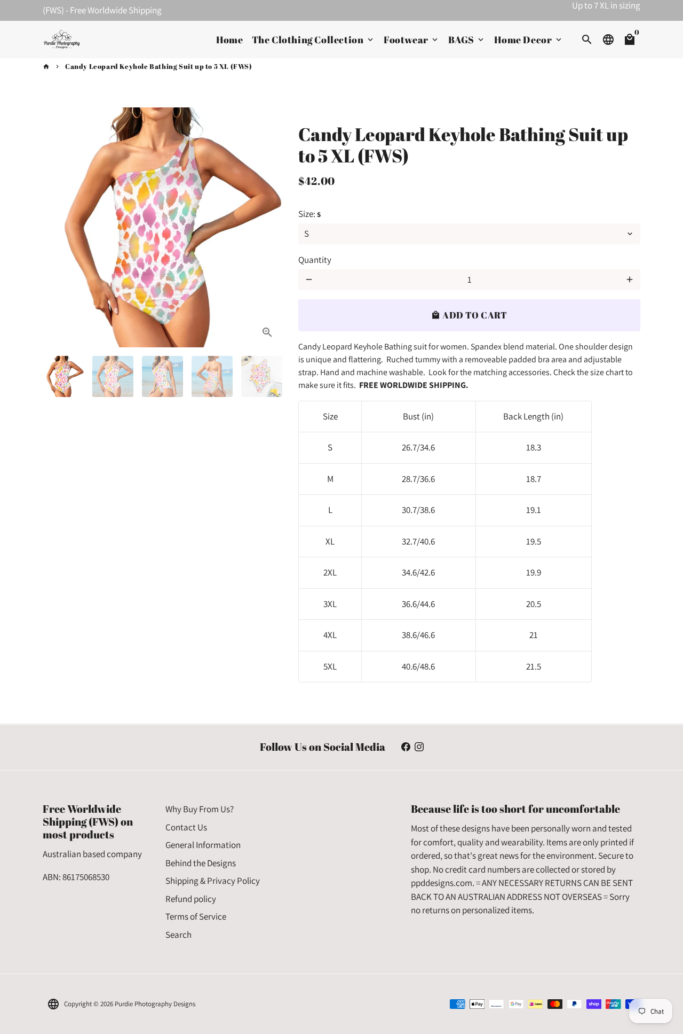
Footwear (412, 39)
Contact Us (186, 827)
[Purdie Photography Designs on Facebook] (405, 747)
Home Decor (528, 39)
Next (267, 227)
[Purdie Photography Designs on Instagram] (419, 747)
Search (178, 934)
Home (229, 39)
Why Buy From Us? (199, 809)
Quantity (314, 260)
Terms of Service (195, 916)
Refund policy (190, 899)
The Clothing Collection (313, 39)
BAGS (467, 39)
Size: (309, 214)
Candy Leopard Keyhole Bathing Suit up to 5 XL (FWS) (158, 66)
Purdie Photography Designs (155, 1003)
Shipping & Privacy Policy (212, 881)
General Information (203, 845)
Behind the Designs (200, 863)
